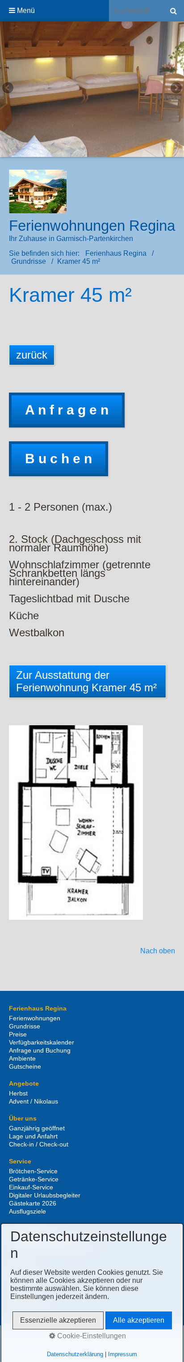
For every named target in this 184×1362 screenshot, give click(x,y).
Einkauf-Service (31, 1187)
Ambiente (22, 1058)
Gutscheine (25, 1066)
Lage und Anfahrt (33, 1136)
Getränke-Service (34, 1179)
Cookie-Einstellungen (90, 1336)
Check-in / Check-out (38, 1144)
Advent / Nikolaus (33, 1101)
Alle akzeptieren (138, 1320)
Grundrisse (24, 1026)
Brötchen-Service (33, 1171)
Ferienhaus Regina (115, 253)
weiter (175, 89)
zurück (8, 89)
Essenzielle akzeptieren (58, 1320)
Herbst (18, 1093)
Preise (18, 1034)
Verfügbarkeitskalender (41, 1042)
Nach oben (157, 951)
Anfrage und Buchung (40, 1050)
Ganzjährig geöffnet (37, 1128)
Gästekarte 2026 (32, 1203)
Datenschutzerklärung (75, 1354)
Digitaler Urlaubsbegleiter (44, 1195)
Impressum (122, 1354)
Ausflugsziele (27, 1211)
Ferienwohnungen (34, 1018)
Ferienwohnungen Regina (92, 225)
